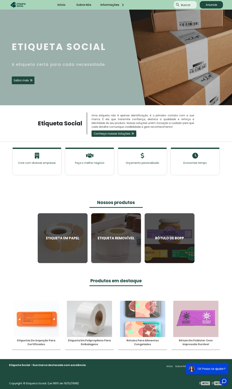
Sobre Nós (83, 5)
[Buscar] (177, 5)
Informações (109, 5)
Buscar (186, 5)
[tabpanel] (116, 57)
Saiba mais (21, 80)
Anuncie (211, 5)
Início (61, 5)
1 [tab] (116, 101)
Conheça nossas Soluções (112, 134)
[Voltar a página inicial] (18, 4)
